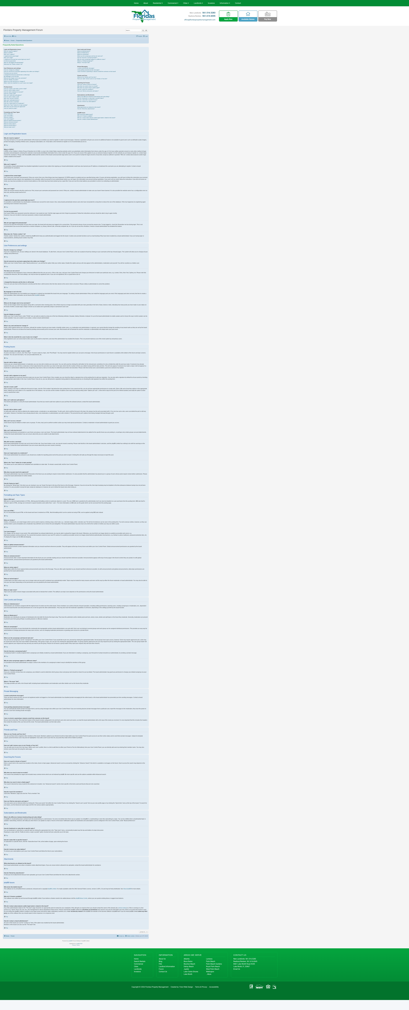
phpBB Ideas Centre (81, 898)
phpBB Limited (52, 889)
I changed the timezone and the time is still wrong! (17, 74)
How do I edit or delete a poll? (11, 96)
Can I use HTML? (8, 115)
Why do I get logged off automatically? (13, 62)
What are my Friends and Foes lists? (86, 77)
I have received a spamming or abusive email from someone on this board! (96, 71)
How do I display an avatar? (11, 79)
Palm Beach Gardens (214, 964)
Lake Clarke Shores (191, 972)
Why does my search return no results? (87, 86)
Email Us (236, 969)
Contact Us (163, 972)
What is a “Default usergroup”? (85, 61)
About (145, 3)
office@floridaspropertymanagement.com (199, 20)
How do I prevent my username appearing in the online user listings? (21, 71)
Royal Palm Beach (213, 966)
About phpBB (127, 889)
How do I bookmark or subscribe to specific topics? (90, 98)
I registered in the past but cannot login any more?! (17, 59)
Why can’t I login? (8, 57)
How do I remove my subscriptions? (86, 101)
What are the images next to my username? (15, 78)
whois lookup (123, 908)
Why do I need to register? (11, 51)
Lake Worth (188, 974)
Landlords (198, 3)
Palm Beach (210, 961)
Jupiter (186, 969)
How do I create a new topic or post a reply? (15, 88)
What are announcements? (11, 122)
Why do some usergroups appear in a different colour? (91, 59)
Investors (211, 3)
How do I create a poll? (10, 93)
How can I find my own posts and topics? (88, 91)
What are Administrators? (83, 51)
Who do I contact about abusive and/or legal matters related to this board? (96, 117)
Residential (157, 3)
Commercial (172, 3)
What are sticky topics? (10, 123)
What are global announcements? (12, 120)
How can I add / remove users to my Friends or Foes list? (92, 78)
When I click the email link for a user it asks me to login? (18, 83)
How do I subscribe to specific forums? (87, 99)
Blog (160, 961)
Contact (238, 3)
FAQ (160, 964)
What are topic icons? (9, 127)
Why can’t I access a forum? (11, 98)
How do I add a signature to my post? (13, 92)
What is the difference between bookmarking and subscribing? (93, 96)
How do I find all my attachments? (86, 108)
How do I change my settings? (12, 70)
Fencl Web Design (186, 987)
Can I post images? (9, 119)
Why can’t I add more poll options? (13, 95)
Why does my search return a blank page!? (88, 87)
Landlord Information (167, 966)
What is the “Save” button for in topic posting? (15, 105)
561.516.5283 (208, 12)
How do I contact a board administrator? (87, 119)
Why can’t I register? (9, 54)
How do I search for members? (85, 89)
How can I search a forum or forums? (87, 84)
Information (224, 3)
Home (136, 3)
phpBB (37, 295)
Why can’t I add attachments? (11, 100)
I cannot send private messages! (85, 68)
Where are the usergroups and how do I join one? (90, 56)
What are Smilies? (8, 117)
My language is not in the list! (11, 76)
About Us (162, 959)
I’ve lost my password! (10, 61)
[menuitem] (14, 36)
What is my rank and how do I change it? (14, 81)
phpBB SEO (79, 943)
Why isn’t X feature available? (84, 116)
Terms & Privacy (201, 987)
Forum (161, 969)
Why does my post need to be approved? (14, 106)
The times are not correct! (10, 73)
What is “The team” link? (83, 62)
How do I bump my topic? (10, 108)
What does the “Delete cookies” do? (13, 64)
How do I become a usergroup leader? (87, 57)
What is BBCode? (8, 113)
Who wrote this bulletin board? (85, 114)
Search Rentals (139, 961)
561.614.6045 (208, 16)
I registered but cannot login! (11, 56)
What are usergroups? (83, 54)
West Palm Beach (212, 969)
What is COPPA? (8, 52)
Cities (185, 3)
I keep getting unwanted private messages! (88, 70)
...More (208, 974)
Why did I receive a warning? (11, 101)
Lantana (209, 959)
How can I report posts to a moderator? (14, 103)
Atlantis (186, 959)
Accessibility (214, 987)
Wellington (210, 972)
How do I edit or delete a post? (12, 90)
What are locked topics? (10, 125)
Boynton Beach (189, 964)
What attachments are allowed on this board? (89, 107)
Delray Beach (189, 966)
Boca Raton (188, 961)
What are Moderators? (83, 52)
